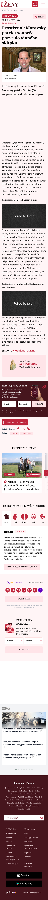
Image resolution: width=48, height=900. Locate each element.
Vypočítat (24, 649)
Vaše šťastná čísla (36, 582)
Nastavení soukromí (28, 864)
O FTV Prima (11, 829)
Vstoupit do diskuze (16, 422)
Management (29, 829)
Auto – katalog (11, 797)
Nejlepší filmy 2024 (23, 788)
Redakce (27, 856)
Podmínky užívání (10, 847)
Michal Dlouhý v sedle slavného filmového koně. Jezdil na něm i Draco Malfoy (21, 485)
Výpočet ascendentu (34, 803)
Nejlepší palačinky (32, 806)
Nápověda (28, 852)
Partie (31, 791)
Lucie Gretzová (9, 23)
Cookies (9, 852)
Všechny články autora (29, 367)
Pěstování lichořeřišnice (16, 803)
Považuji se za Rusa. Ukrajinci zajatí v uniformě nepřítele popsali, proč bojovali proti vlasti (23, 730)
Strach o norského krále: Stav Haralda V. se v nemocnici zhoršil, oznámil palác (22, 756)
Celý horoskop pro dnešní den (22, 567)
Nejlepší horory (37, 788)
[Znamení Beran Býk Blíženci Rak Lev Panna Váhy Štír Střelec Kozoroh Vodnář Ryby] (24, 404)
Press (26, 833)
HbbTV (9, 841)
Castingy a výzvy (31, 837)
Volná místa (11, 833)
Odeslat (39, 404)
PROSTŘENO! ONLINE (23, 350)
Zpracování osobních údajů (30, 847)
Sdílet (38, 17)
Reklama (9, 837)
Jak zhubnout (10, 788)
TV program (12, 791)
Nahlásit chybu (12, 863)
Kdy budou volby (17, 794)
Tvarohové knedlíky (16, 806)
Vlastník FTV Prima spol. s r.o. (12, 857)
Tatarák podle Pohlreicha (25, 800)
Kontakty (28, 841)
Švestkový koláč (24, 809)
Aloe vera (39, 800)
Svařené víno (10, 800)
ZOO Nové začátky (31, 794)
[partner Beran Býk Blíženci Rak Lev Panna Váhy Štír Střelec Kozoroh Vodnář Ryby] (33, 640)
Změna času (23, 791)
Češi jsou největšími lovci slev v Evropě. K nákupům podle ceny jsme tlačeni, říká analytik (23, 743)
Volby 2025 (38, 797)
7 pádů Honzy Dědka (25, 797)
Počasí (37, 791)
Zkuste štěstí (24, 599)
